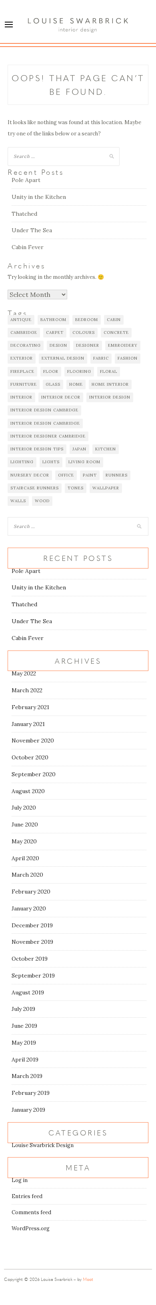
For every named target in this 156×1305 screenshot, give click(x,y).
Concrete (116, 332)
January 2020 (29, 908)
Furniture (23, 384)
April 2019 (25, 1059)
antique (21, 319)
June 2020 (25, 824)
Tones (76, 488)
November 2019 (32, 941)
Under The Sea (32, 230)
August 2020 (28, 791)
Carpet (55, 332)
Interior (21, 397)
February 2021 (30, 707)
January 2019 (28, 1109)
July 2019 (23, 1008)
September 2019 (33, 975)
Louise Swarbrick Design (43, 1145)
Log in (20, 1180)
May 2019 (24, 1042)
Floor (50, 371)
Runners (117, 475)
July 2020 (24, 807)
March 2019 (27, 1076)
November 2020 (33, 740)
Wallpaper (105, 488)
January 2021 (28, 724)
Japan (79, 449)
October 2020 (30, 757)
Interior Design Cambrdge (44, 410)
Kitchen (105, 449)
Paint (90, 475)
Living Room (84, 461)
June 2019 (24, 1025)
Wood (42, 500)
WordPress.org (31, 1228)
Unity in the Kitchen (39, 196)
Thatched (24, 213)
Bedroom (86, 319)
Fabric (101, 358)
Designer (87, 345)
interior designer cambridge (48, 436)
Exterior (21, 358)
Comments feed (31, 1212)
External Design (63, 358)
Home (76, 384)
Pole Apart (26, 180)
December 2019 (32, 925)
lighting (22, 461)
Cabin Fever (28, 247)
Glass (53, 384)
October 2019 (30, 958)
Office (66, 475)
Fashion (128, 358)
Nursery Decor (29, 475)
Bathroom (53, 319)
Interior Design (109, 397)
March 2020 (27, 874)
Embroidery (123, 345)
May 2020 (24, 841)
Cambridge (23, 332)
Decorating (25, 345)
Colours (83, 332)
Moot (88, 1279)
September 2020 (34, 774)
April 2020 (25, 858)
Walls (18, 500)
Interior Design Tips (37, 449)
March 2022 (27, 690)
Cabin (114, 319)
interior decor (60, 397)
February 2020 (31, 891)
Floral (108, 371)
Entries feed (27, 1196)
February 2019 (31, 1092)
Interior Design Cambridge (45, 423)
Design (58, 345)
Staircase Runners (34, 488)
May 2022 (24, 673)
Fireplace (22, 371)
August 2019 (28, 992)
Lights (51, 461)
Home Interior (110, 384)
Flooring (79, 371)
